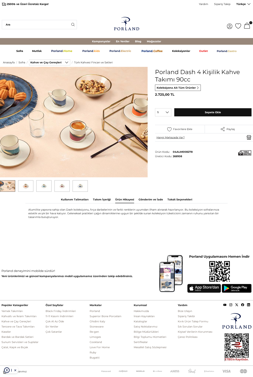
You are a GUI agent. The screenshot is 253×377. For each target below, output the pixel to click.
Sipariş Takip (222, 4)
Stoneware (97, 326)
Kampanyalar (101, 41)
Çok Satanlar (54, 331)
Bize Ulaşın (185, 311)
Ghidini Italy (97, 321)
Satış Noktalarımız (145, 326)
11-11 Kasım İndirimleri (59, 316)
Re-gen (94, 331)
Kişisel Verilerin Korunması (195, 331)
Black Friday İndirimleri (61, 311)
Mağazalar (154, 41)
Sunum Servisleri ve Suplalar (20, 342)
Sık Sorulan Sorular (190, 326)
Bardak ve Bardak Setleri (17, 337)
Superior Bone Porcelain (105, 316)
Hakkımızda (141, 311)
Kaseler (6, 331)
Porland (95, 311)
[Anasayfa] (126, 24)
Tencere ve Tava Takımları (18, 326)
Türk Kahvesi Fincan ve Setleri (93, 62)
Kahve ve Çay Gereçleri (16, 321)
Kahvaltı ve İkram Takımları (19, 316)
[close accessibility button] (15, 370)
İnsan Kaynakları (144, 316)
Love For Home (100, 347)
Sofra (22, 62)
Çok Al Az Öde (55, 321)
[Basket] (247, 25)
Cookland (96, 342)
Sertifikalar (141, 342)
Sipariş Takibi (186, 316)
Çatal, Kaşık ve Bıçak (14, 347)
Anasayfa (9, 62)
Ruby (93, 352)
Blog (138, 41)
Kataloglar (140, 321)
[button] (7, 186)
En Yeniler (122, 41)
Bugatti (95, 357)
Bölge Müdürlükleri (146, 331)
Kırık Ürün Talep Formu (193, 321)
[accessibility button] (7, 370)
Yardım (203, 4)
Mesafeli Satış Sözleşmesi (150, 347)
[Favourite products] (238, 25)
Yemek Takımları (12, 311)
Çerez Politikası (188, 337)
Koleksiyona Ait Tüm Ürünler (176, 87)
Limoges (95, 337)
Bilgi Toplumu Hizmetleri (150, 337)
